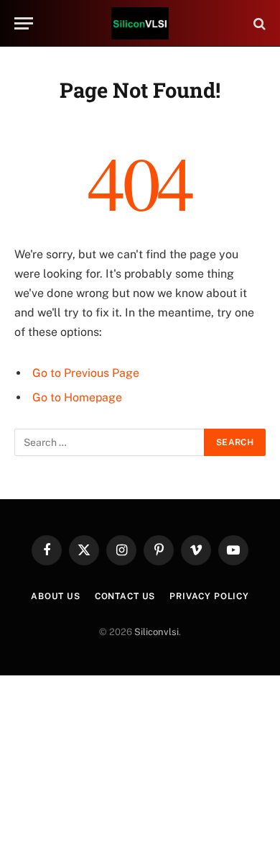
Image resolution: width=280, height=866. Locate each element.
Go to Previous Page (85, 373)
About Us (55, 596)
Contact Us (125, 596)
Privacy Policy (209, 596)
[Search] (258, 23)
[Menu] (23, 23)
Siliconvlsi (156, 631)
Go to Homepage (77, 397)
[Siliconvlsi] (140, 23)
